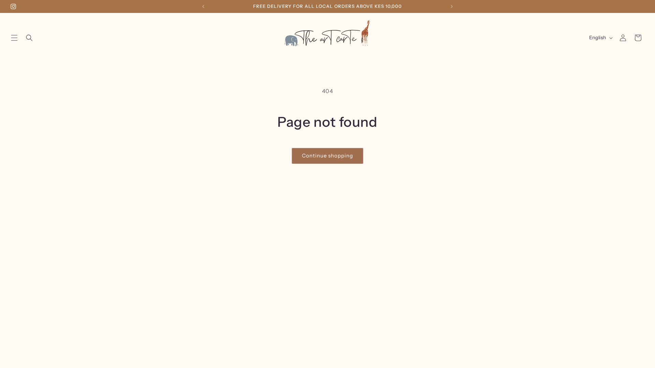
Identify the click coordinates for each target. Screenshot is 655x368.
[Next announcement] (451, 6)
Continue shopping (327, 155)
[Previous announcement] (203, 6)
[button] (14, 37)
